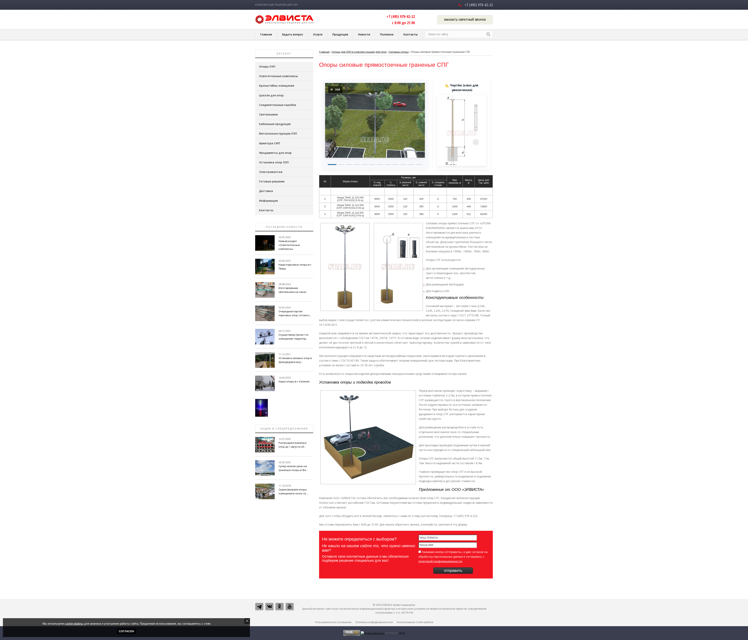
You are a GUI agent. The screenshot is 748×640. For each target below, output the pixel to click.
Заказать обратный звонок (465, 19)
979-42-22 (479, 4)
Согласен (126, 631)
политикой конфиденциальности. (440, 561)
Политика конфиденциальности (374, 622)
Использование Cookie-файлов (415, 622)
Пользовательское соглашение (333, 622)
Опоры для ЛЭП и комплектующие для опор (359, 52)
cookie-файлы (74, 623)
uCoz (402, 633)
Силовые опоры (399, 52)
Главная (324, 52)
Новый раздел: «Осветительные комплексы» (289, 245)
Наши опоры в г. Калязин (294, 381)
